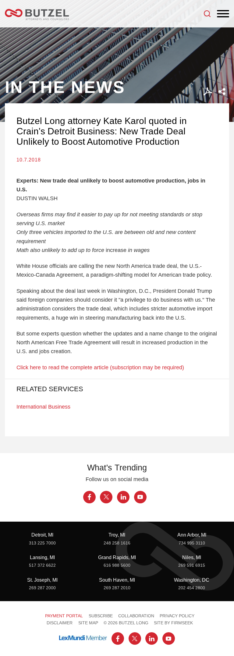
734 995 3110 (192, 543)
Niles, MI (191, 557)
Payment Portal (64, 615)
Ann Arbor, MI (191, 534)
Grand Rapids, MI (117, 557)
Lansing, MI (42, 557)
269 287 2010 (117, 587)
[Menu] (223, 14)
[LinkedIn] (123, 497)
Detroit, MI (42, 534)
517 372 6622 (42, 565)
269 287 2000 (42, 587)
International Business (43, 406)
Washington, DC (191, 580)
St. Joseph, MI (42, 580)
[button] (222, 91)
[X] (106, 497)
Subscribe (101, 615)
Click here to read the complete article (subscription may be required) (100, 367)
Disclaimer (60, 622)
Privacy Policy (177, 615)
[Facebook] (89, 497)
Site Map (88, 622)
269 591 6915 (191, 565)
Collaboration (136, 615)
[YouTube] (140, 497)
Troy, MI (116, 534)
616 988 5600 (117, 565)
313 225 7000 (42, 543)
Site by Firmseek (173, 622)
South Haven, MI (117, 580)
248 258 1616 (117, 543)
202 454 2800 (191, 587)
